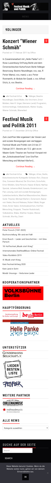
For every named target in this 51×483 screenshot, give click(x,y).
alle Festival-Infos (14, 96)
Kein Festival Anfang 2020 (14, 264)
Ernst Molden (8, 185)
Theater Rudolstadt (30, 209)
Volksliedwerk (23, 107)
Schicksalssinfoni (27, 206)
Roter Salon (13, 206)
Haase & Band (34, 185)
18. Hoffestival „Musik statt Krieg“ (18, 246)
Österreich (35, 199)
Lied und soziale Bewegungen (27, 192)
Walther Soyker (26, 213)
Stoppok (17, 209)
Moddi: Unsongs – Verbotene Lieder (18, 273)
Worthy (14, 216)
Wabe (16, 213)
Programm (41, 103)
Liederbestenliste (10, 195)
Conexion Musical (15, 181)
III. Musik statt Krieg (12, 260)
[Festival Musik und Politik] (25, 6)
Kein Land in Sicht (10, 269)
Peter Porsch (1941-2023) (14, 230)
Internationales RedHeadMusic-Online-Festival (23, 251)
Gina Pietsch (21, 185)
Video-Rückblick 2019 (12, 255)
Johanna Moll (16, 188)
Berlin (44, 174)
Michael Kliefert (23, 199)
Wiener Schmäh (10, 110)
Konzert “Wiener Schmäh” (20, 44)
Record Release (20, 202)
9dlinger (32, 96)
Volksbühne (8, 213)
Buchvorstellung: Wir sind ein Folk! (18, 235)
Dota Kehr (40, 181)
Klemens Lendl (29, 103)
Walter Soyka (36, 107)
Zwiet (20, 216)
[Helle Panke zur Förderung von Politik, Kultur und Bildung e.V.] (23, 329)
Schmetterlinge (9, 107)
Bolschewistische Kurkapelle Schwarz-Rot (21, 178)
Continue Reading (25, 88)
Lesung (10, 192)
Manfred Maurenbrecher (29, 195)
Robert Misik (33, 202)
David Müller (19, 100)
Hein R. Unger (16, 103)
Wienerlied (22, 110)
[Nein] (47, 473)
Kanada (26, 188)
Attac (38, 174)
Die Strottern (31, 100)
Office (33, 53)
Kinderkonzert (36, 188)
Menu (25, 16)
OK (25, 477)
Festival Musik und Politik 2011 (20, 122)
